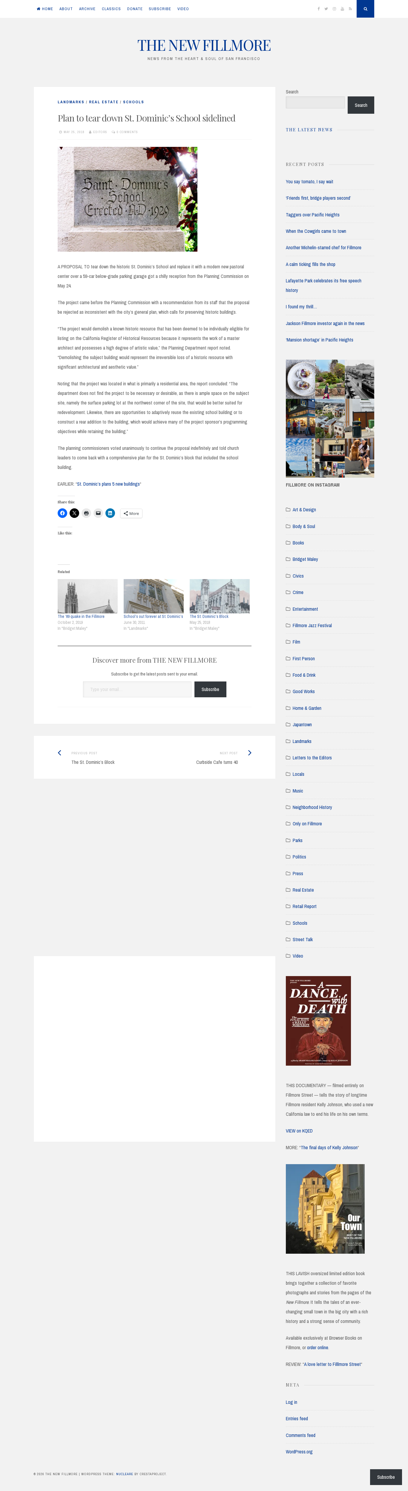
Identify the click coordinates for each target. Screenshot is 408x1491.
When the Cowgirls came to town (316, 231)
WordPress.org (299, 1451)
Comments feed (300, 1435)
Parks (298, 840)
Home (47, 8)
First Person (304, 658)
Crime (298, 592)
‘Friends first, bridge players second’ (318, 198)
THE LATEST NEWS (309, 130)
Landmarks (71, 101)
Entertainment (305, 609)
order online (317, 1347)
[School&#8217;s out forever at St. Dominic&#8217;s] (154, 596)
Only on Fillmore (307, 823)
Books (298, 542)
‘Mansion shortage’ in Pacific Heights (319, 339)
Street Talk (303, 939)
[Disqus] (154, 875)
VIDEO (183, 8)
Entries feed (297, 1418)
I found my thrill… (301, 306)
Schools (133, 101)
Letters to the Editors (312, 757)
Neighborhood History (312, 807)
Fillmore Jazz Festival (312, 625)
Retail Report (305, 906)
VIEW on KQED (299, 1130)
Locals (298, 774)
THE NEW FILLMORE (204, 45)
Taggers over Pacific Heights (313, 214)
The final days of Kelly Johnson (329, 1147)
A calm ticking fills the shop (310, 264)
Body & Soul (304, 526)
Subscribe (210, 689)
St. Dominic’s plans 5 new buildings (108, 484)
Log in (291, 1402)
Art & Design (304, 509)
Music (298, 790)
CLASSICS (111, 8)
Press (298, 873)
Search (292, 91)
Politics (299, 856)
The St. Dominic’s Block (209, 616)
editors (100, 132)
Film (296, 641)
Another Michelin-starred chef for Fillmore (323, 247)
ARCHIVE (87, 8)
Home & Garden (307, 708)
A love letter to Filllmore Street (332, 1364)
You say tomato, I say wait (309, 181)
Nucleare (124, 1474)
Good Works (304, 691)
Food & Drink (304, 675)
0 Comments (127, 132)
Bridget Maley (305, 559)
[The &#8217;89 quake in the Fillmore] (88, 596)
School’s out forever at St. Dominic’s (153, 616)
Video (298, 956)
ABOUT (66, 8)
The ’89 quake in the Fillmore (81, 616)
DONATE (135, 8)
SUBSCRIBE (160, 8)
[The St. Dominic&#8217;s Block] (220, 596)
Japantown (302, 724)
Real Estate (104, 101)
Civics (298, 576)
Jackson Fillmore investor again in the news (325, 323)
